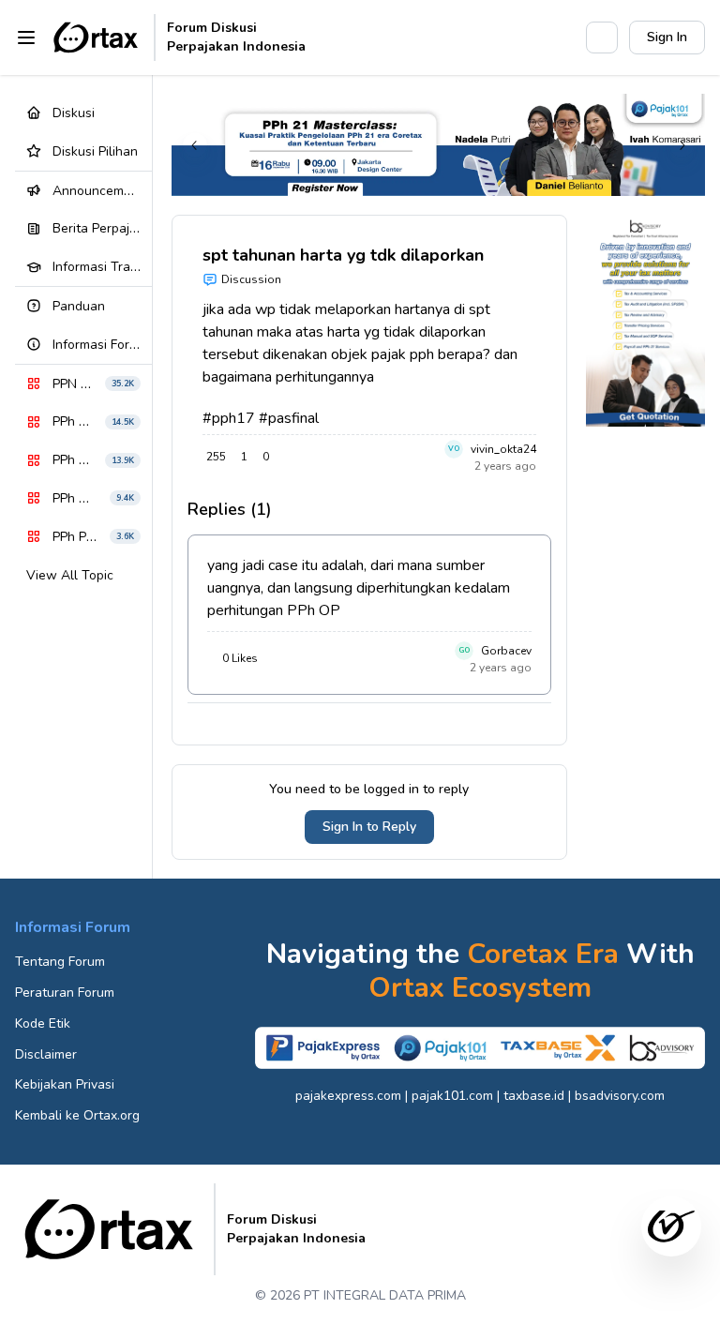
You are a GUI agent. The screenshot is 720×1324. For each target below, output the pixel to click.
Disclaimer (46, 1054)
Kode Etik (42, 1023)
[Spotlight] (561, 37)
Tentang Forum (60, 961)
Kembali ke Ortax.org (77, 1115)
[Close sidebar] (26, 37)
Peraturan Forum (64, 992)
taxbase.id (533, 1096)
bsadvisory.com (620, 1096)
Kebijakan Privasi (64, 1084)
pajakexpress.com (348, 1096)
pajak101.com (452, 1096)
